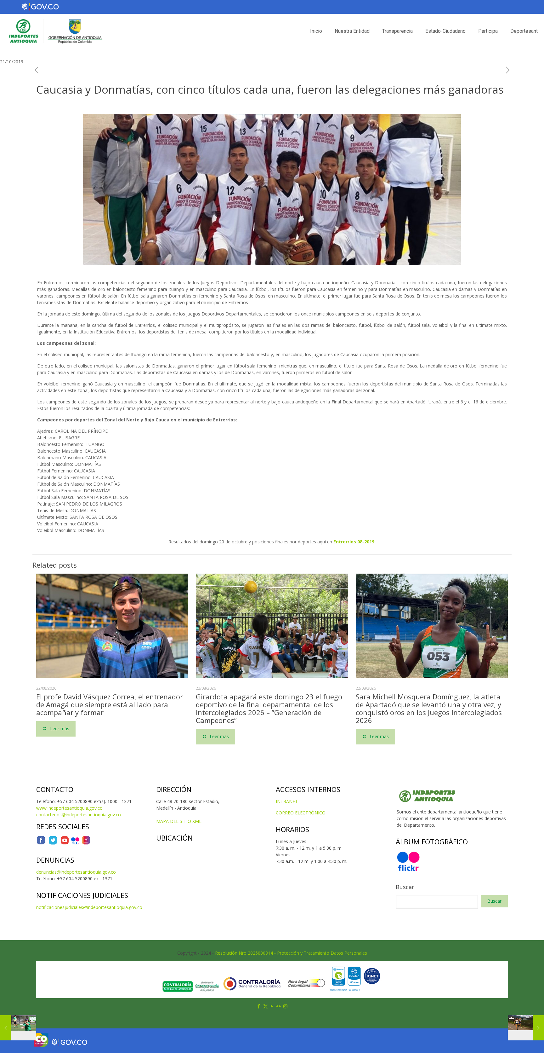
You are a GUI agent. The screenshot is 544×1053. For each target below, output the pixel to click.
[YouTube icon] (272, 1006)
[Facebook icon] (259, 1006)
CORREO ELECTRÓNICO (301, 813)
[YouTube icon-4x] (64, 843)
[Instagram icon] (285, 1006)
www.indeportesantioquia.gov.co (69, 808)
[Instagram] (86, 843)
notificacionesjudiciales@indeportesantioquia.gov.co (89, 907)
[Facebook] (41, 843)
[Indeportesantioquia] (54, 31)
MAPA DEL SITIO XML (178, 821)
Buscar (405, 886)
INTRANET (287, 801)
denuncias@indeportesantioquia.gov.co (76, 872)
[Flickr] (75, 843)
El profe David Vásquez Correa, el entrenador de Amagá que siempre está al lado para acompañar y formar (109, 704)
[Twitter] (53, 843)
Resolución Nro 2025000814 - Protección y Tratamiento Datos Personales (291, 953)
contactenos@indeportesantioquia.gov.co (78, 815)
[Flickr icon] (278, 1006)
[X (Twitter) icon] (265, 1006)
